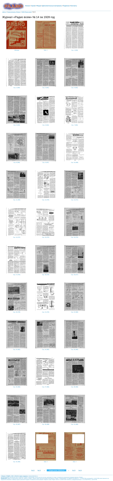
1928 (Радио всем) (27, 12)
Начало (27, 5)
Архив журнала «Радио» (14, 12)
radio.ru (4, 12)
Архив (33, 5)
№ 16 (80, 470)
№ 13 (39, 470)
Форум (39, 5)
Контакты (74, 5)
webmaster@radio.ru (33, 476)
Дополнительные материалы (52, 5)
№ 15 (73, 470)
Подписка (66, 5)
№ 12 (32, 470)
